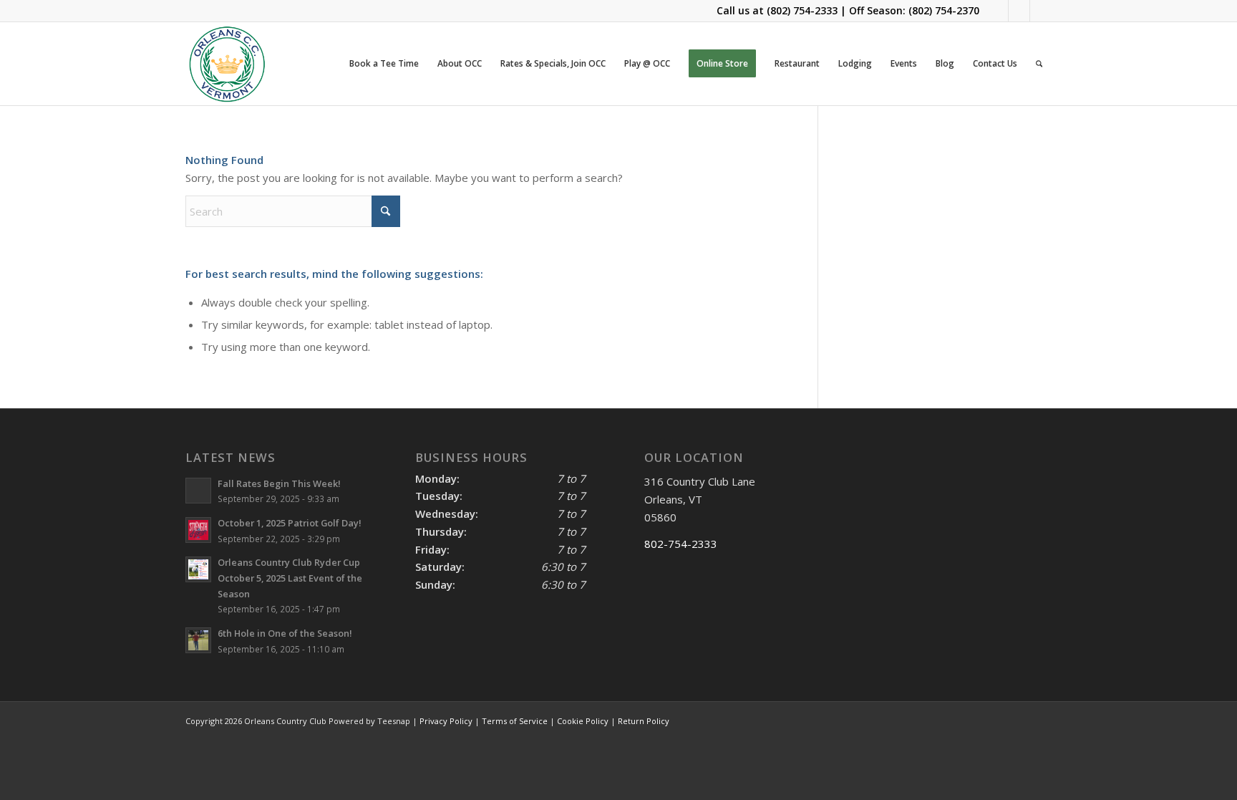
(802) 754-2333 (802, 10)
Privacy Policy (445, 720)
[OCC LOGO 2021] (227, 63)
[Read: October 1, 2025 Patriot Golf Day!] (198, 530)
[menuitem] (384, 63)
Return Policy (643, 720)
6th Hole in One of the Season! (285, 633)
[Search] (1039, 63)
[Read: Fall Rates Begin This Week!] (198, 490)
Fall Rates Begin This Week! (279, 483)
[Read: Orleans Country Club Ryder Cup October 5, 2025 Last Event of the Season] (198, 569)
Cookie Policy (582, 720)
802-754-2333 (680, 543)
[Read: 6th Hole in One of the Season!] (198, 640)
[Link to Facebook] (997, 10)
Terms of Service (515, 720)
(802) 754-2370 (943, 10)
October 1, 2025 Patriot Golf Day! (290, 522)
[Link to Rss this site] (1041, 10)
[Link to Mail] (1019, 10)
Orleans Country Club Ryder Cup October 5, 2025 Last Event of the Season (290, 577)
